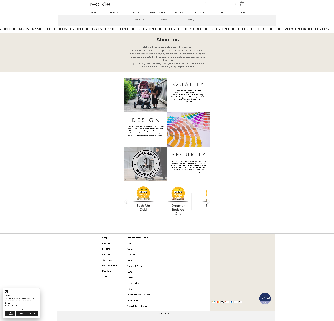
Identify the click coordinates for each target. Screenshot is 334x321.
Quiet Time (107, 260)
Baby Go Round (109, 265)
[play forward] (208, 201)
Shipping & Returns (135, 266)
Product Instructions (137, 238)
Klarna (129, 260)
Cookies (130, 278)
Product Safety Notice (137, 306)
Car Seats (107, 254)
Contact (130, 249)
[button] (242, 3)
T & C (129, 289)
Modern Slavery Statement (139, 295)
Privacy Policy (133, 283)
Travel (105, 276)
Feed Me (106, 249)
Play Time (106, 271)
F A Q (129, 272)
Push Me (106, 243)
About (129, 243)
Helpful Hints (132, 300)
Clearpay (131, 255)
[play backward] (126, 201)
